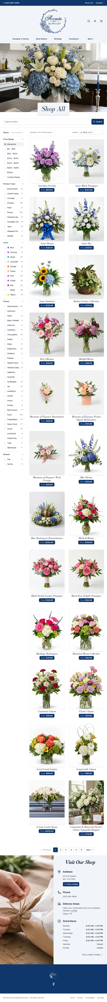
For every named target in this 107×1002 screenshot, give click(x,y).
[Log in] (95, 21)
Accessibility (90, 998)
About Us (89, 3)
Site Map (100, 998)
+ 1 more (73, 910)
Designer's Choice (21, 39)
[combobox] (91, 132)
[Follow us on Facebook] (53, 984)
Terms (72, 998)
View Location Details (91, 954)
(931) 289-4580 (12, 3)
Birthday (58, 39)
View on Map (72, 884)
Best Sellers (41, 39)
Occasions (73, 39)
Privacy (80, 998)
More (90, 39)
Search (99, 122)
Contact (99, 3)
